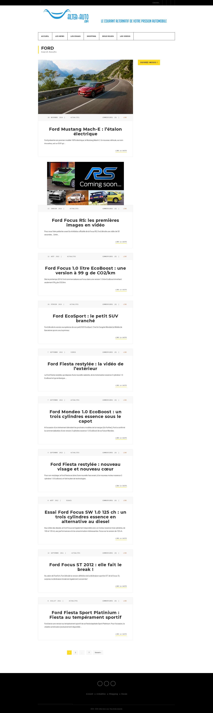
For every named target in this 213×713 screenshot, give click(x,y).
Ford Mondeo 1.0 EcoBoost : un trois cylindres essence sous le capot (86, 416)
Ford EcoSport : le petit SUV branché (85, 318)
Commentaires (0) (109, 117)
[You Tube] (113, 683)
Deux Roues (108, 36)
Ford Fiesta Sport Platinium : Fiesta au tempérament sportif (85, 615)
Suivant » (98, 652)
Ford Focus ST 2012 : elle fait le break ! (85, 567)
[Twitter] (106, 683)
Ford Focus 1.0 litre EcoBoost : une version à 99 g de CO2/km (85, 270)
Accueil (45, 36)
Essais (68, 500)
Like (124, 117)
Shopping (91, 36)
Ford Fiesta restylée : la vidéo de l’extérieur (86, 366)
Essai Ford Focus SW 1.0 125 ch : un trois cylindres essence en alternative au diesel (85, 517)
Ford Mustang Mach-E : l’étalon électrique (85, 131)
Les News (59, 36)
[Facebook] (100, 683)
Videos (73, 352)
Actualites (75, 117)
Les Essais (76, 36)
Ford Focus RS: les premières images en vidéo (85, 223)
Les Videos (125, 36)
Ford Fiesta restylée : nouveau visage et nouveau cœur (85, 467)
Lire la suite (121, 150)
